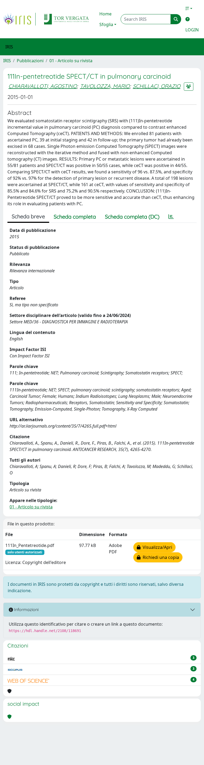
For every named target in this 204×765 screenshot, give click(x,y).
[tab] (171, 216)
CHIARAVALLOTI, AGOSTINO (42, 86)
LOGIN (192, 30)
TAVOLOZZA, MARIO (105, 86)
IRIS (7, 61)
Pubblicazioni (30, 61)
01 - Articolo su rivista (70, 61)
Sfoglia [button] (106, 24)
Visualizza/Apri (156, 547)
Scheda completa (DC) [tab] (132, 216)
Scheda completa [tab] (75, 216)
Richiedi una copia (160, 557)
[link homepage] (19, 19)
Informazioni (26, 609)
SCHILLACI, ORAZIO (156, 86)
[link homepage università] (66, 19)
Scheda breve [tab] (28, 216)
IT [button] (187, 8)
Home (105, 14)
